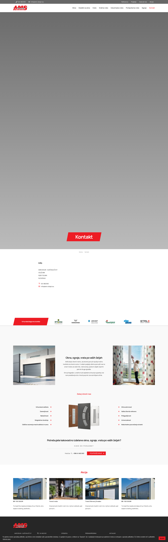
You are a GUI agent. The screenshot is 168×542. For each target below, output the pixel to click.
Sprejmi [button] (162, 538)
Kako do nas (143, 2)
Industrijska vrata (117, 8)
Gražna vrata (103, 8)
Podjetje (133, 2)
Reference (124, 2)
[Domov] (21, 8)
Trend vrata (53, 523)
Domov (81, 274)
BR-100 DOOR (18, 523)
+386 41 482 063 (78, 475)
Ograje (144, 8)
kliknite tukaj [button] (6, 539)
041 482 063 (22, 2)
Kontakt (152, 8)
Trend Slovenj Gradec (93, 523)
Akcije (152, 2)
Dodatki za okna (84, 8)
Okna (74, 8)
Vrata (94, 8)
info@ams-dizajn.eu (37, 2)
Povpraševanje (96, 475)
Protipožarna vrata (132, 8)
